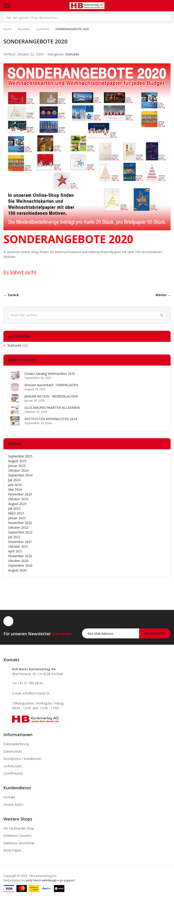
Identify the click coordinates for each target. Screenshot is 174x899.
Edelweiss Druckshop (18, 843)
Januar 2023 (17, 518)
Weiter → (163, 295)
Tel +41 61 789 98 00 (27, 683)
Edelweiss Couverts (17, 835)
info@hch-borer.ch (36, 693)
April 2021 (15, 551)
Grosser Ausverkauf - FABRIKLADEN (51, 385)
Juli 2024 (14, 480)
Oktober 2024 (18, 470)
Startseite (42, 29)
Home (7, 29)
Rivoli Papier (12, 850)
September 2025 (20, 456)
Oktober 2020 (18, 561)
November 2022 (20, 523)
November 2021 (20, 542)
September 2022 (20, 532)
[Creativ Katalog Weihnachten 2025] (15, 375)
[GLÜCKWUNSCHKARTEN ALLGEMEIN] (15, 409)
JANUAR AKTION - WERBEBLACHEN (51, 396)
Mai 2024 (15, 489)
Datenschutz (12, 751)
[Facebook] (8, 621)
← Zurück (11, 295)
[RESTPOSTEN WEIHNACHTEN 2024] (15, 421)
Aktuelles (23, 29)
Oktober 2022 (18, 527)
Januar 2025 (17, 466)
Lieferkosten (12, 766)
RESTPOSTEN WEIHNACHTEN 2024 (50, 419)
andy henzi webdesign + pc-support (50, 880)
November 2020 (20, 556)
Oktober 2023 (18, 499)
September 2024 (20, 475)
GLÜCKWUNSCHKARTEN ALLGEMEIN (52, 407)
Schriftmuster (13, 773)
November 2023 (20, 494)
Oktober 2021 (18, 546)
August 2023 (17, 504)
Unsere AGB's (13, 804)
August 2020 (17, 570)
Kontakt (9, 797)
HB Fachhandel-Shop (18, 828)
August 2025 (17, 461)
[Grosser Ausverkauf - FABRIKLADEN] (15, 387)
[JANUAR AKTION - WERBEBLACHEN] (15, 398)
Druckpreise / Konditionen (22, 758)
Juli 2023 (14, 508)
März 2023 (16, 513)
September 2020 (20, 565)
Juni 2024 (15, 485)
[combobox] (87, 17)
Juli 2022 (14, 537)
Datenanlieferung (16, 744)
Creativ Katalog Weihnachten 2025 (49, 373)
